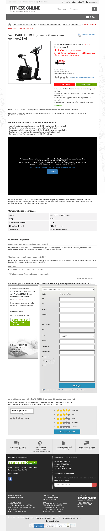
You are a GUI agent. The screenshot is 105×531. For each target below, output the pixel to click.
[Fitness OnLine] (9, 24)
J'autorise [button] (52, 171)
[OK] (94, 9)
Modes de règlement (15, 497)
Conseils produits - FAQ (51, 497)
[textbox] (77, 325)
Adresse (44, 315)
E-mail (44, 340)
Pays (43, 335)
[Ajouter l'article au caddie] (64, 84)
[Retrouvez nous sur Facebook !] (10, 479)
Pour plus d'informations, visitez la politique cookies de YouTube (52, 167)
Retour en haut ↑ (83, 495)
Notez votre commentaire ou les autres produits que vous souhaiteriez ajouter (48, 361)
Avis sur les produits (30, 2)
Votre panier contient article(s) (72, 2)
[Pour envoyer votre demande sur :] (86, 84)
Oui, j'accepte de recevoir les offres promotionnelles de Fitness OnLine (65, 390)
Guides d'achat (44, 2)
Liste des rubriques (14, 2)
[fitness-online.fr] (28, 9)
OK (94, 485)
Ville (43, 330)
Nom (43, 298)
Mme (63, 294)
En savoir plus (52, 521)
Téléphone (45, 346)
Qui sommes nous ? (15, 495)
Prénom (44, 304)
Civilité (44, 294)
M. (70, 294)
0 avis (71, 77)
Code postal (46, 324)
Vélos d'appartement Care (72, 24)
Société (44, 309)
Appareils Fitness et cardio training (25, 24)
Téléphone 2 (46, 351)
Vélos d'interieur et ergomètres (50, 24)
